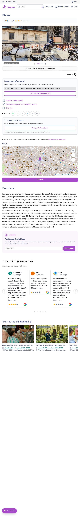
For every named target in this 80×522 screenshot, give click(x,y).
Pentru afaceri (63, 7)
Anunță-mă (69, 248)
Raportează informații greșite (56, 139)
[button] (40, 159)
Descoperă (49, 7)
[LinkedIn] (27, 113)
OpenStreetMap (66, 175)
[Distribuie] (32, 113)
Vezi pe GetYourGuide (40, 128)
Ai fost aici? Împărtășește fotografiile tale (41, 68)
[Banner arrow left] (71, 321)
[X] (23, 113)
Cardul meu (11, 511)
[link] (18, 338)
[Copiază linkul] (37, 113)
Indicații (40, 180)
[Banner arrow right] (45, 64)
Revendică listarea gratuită (40, 93)
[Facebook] (18, 113)
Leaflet (58, 175)
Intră (76, 7)
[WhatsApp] (13, 113)
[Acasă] (8, 6)
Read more (12, 300)
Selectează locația (10, 2)
